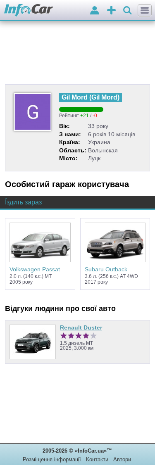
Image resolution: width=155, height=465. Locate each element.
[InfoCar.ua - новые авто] (28, 10)
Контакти (97, 459)
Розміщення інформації (52, 459)
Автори (122, 459)
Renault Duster (81, 327)
